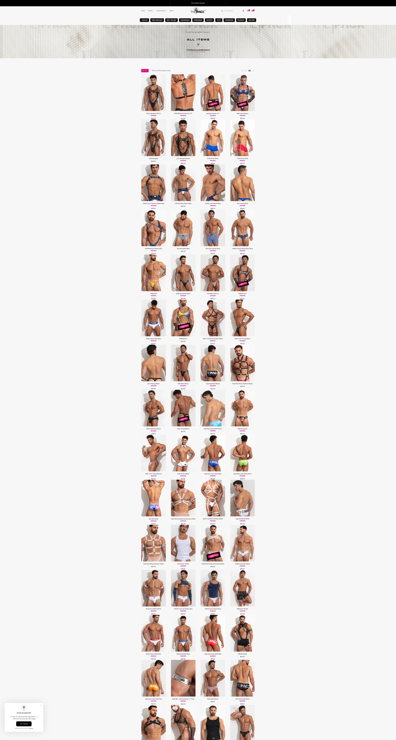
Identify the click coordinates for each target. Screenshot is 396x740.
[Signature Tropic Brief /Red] (213, 633)
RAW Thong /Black (183, 429)
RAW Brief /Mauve (212, 699)
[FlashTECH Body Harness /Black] (242, 363)
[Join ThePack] (243, 11)
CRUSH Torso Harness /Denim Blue (153, 203)
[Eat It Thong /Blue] (242, 182)
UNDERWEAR (185, 20)
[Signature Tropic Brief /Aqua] (213, 408)
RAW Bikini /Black (183, 384)
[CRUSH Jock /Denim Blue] (213, 182)
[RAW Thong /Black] (183, 408)
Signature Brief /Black (213, 384)
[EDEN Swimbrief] (242, 408)
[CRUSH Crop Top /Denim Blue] (183, 588)
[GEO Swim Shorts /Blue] (213, 228)
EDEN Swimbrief (242, 429)
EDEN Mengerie (153, 158)
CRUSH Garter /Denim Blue (183, 203)
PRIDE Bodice (183, 339)
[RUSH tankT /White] (183, 543)
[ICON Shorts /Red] (242, 137)
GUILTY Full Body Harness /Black (213, 339)
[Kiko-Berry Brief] (153, 498)
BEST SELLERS (171, 20)
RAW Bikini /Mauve (213, 293)
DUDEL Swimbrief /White (242, 564)
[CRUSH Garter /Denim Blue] (183, 182)
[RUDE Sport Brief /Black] (183, 273)
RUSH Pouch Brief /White (153, 609)
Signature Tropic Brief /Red (212, 654)
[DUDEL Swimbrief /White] (242, 543)
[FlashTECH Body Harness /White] (153, 543)
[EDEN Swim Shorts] (242, 588)
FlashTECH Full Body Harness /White (213, 564)
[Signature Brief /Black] (213, 363)
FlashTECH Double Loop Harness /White (183, 519)
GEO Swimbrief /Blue (183, 248)
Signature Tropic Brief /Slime (242, 474)
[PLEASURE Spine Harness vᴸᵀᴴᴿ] (183, 92)
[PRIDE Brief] (153, 273)
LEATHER (252, 20)
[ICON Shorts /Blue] (213, 137)
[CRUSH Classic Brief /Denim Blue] (242, 228)
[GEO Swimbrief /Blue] (183, 228)
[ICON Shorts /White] (183, 453)
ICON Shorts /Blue (212, 158)
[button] (170, 3)
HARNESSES (229, 20)
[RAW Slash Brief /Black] (153, 408)
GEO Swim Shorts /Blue (213, 248)
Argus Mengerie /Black (153, 113)
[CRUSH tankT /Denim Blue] (213, 588)
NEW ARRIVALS (157, 20)
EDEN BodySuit (242, 654)
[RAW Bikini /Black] (183, 363)
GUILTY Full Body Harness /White (213, 519)
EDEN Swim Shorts (242, 609)
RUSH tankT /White (183, 564)
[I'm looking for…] (222, 11)
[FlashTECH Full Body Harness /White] (213, 543)
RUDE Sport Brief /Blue (183, 654)
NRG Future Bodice (242, 113)
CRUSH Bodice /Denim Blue (153, 248)
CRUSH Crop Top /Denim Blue (183, 609)
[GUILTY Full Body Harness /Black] (213, 318)
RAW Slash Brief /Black (153, 429)
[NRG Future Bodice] (242, 92)
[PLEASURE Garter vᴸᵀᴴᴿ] (213, 92)
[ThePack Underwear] (198, 10)
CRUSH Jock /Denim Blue (213, 203)
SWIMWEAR (198, 20)
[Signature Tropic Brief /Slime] (242, 453)
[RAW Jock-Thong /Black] (242, 318)
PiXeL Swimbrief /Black (242, 699)
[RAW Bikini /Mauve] (213, 273)
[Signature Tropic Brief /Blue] (213, 453)
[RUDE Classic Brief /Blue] (153, 318)
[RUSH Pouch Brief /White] (153, 588)
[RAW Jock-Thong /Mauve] (153, 453)
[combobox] (229, 11)
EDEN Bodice (242, 293)
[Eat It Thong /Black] (153, 363)
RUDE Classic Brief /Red (153, 654)
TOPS (219, 20)
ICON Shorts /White (183, 474)
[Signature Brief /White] (242, 498)
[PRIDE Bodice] (183, 318)
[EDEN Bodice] (242, 273)
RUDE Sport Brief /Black (183, 293)
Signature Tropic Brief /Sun (153, 699)
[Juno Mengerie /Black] (183, 137)
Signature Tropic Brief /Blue (212, 474)
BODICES (241, 20)
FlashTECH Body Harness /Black (242, 384)
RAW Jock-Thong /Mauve (153, 474)
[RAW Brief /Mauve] (213, 678)
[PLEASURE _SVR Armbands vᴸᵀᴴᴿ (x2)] (183, 678)
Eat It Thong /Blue (242, 203)
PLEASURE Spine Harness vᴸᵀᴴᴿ (183, 113)
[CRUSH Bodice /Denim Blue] (153, 228)
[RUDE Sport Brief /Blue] (183, 633)
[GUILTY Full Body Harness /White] (213, 498)
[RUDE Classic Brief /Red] (153, 633)
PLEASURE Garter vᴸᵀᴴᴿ (212, 113)
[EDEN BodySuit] (242, 633)
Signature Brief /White (242, 519)
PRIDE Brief (153, 293)
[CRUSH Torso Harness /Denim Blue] (153, 182)
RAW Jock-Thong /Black (242, 339)
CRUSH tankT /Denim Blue (213, 609)
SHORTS (209, 20)
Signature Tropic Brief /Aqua (213, 429)
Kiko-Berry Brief (153, 519)
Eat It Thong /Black (153, 384)
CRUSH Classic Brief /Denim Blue (242, 248)
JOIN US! (144, 20)
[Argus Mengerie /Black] (153, 92)
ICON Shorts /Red (242, 158)
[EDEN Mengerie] (153, 137)
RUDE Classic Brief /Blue (153, 339)
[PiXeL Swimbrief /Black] (242, 678)
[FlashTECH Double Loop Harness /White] (183, 498)
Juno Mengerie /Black (183, 158)
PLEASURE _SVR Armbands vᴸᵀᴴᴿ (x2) (183, 699)
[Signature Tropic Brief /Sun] (153, 678)
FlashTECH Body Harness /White (153, 564)
